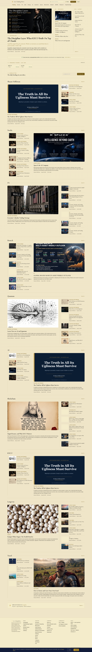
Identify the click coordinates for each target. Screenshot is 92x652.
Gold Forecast (38, 622)
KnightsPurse (73, 624)
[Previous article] (9, 21)
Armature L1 (73, 627)
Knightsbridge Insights (27, 619)
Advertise (49, 621)
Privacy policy (50, 624)
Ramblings (37, 637)
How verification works (51, 619)
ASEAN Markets (38, 624)
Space (41, 4)
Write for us (73, 1)
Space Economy (38, 627)
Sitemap (25, 626)
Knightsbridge (68, 4)
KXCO (36, 634)
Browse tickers (26, 622)
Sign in (78, 1)
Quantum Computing (39, 619)
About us (49, 618)
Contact (48, 622)
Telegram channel (63, 619)
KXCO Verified (73, 620)
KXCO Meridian (74, 622)
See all (76, 47)
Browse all (83, 58)
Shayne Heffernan (10, 47)
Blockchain (46, 4)
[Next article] (50, 21)
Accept (76, 649)
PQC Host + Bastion (75, 625)
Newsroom (49, 627)
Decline (70, 649)
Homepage (25, 618)
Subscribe (81, 69)
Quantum (36, 4)
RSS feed (25, 624)
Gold (25, 4)
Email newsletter (62, 621)
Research (62, 4)
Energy (29, 4)
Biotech (52, 4)
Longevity (37, 635)
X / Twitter (62, 618)
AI (32, 4)
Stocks (18, 4)
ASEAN (56, 4)
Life (36, 639)
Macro (36, 632)
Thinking (37, 629)
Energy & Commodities (39, 626)
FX (22, 4)
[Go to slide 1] (28, 32)
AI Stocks (37, 618)
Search (24, 621)
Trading (14, 4)
